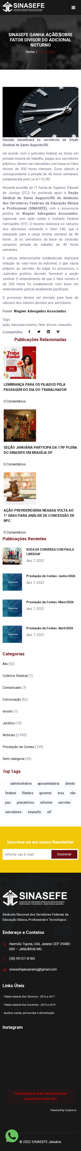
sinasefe (34, 812)
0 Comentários (15, 401)
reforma (46, 802)
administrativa (21, 783)
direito (70, 783)
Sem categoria (13, 759)
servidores (13, 812)
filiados (27, 793)
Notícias (9, 735)
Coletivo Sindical (15, 676)
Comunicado (12, 688)
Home (30, 52)
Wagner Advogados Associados (40, 311)
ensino (8, 711)
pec (8, 802)
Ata (5, 664)
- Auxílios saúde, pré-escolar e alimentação (28, 1013)
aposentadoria (48, 783)
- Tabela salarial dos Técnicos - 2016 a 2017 (29, 996)
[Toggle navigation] (73, 7)
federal (10, 793)
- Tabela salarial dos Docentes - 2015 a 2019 (29, 1004)
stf (49, 812)
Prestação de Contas (18, 747)
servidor (64, 802)
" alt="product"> (13, 556)
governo (45, 793)
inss (61, 793)
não (73, 793)
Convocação (12, 699)
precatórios (25, 802)
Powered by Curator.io (63, 1110)
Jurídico (9, 723)
